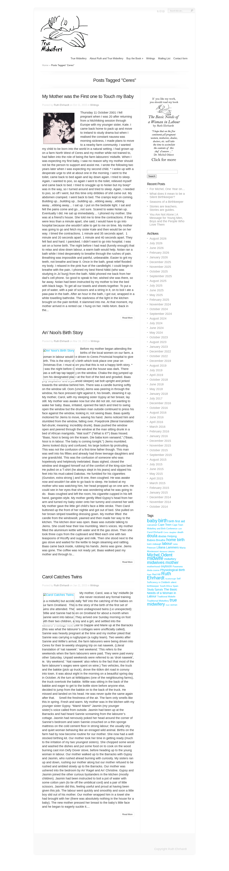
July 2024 (156, 323)
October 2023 (159, 337)
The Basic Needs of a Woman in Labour (162, 593)
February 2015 (159, 488)
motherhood (153, 566)
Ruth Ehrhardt (61, 104)
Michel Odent (159, 554)
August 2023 (158, 342)
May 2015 (156, 473)
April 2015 (156, 478)
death (180, 532)
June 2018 (157, 384)
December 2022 (160, 351)
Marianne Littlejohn (167, 551)
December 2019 (160, 361)
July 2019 (156, 370)
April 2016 (156, 422)
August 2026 (158, 238)
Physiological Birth (172, 570)
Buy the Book (134, 58)
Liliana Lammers (168, 547)
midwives (156, 562)
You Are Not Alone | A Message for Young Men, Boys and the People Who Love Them (167, 219)
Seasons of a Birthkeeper (166, 201)
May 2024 (156, 332)
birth (163, 520)
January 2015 (159, 492)
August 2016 (158, 412)
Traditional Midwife (166, 596)
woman (173, 605)
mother (172, 562)
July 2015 (156, 464)
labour (167, 543)
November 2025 (160, 266)
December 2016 (160, 403)
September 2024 (161, 313)
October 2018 (159, 379)
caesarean (152, 525)
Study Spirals (155, 589)
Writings (150, 58)
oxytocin (166, 566)
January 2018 (159, 393)
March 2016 (157, 426)
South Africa (166, 586)
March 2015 (157, 483)
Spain (175, 586)
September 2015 (161, 455)
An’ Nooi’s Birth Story (62, 332)
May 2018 (156, 389)
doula (152, 535)
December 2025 (160, 262)
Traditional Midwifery (158, 600)
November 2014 (160, 502)
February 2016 (159, 431)
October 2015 (159, 450)
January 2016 (159, 436)
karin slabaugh (154, 544)
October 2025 (159, 271)
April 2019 (156, 375)
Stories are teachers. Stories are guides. (163, 208)
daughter (173, 532)
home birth (175, 540)
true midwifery (162, 602)
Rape (149, 574)
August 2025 (158, 281)
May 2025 (156, 295)
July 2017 (156, 398)
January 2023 (159, 346)
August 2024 (158, 318)
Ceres (165, 532)
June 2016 (157, 417)
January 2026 (159, 257)
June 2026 (157, 248)
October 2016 (159, 408)
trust (167, 605)
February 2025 (159, 299)
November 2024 (160, 304)
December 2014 (160, 497)
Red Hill (156, 574)
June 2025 (157, 290)
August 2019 (158, 365)
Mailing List (164, 58)
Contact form (180, 58)
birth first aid (176, 521)
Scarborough (170, 579)
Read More (127, 318)
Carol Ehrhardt (155, 532)
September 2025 (161, 276)
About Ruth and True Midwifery (106, 58)
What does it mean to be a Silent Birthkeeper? (167, 195)
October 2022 (159, 356)
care (180, 529)
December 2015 (160, 440)
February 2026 (159, 252)
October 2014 (159, 506)
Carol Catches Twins (62, 576)
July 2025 (156, 285)
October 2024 (159, 309)
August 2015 (158, 459)
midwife (155, 558)
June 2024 (157, 328)
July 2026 (156, 243)
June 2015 (157, 469)
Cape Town (164, 524)
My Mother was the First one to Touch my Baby (88, 96)
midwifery (170, 559)
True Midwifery (79, 58)
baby (152, 520)
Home (45, 65)
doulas (162, 536)
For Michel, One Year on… (167, 189)
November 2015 (160, 445)
